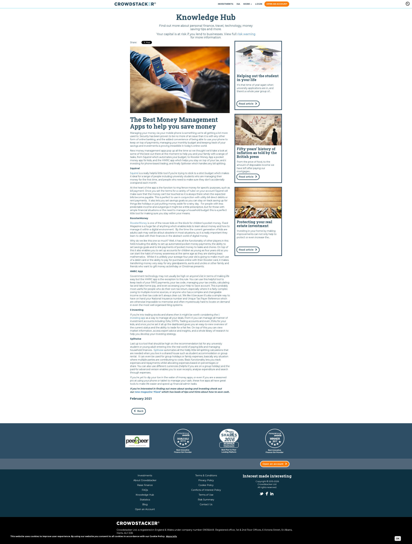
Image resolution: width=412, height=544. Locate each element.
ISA (238, 4)
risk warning (246, 34)
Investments (225, 4)
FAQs (145, 490)
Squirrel (134, 173)
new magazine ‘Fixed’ (148, 391)
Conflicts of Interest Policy (206, 490)
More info (171, 536)
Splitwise (159, 350)
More (246, 4)
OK (397, 538)
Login (258, 4)
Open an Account (276, 4)
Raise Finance (145, 485)
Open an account (272, 464)
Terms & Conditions (206, 475)
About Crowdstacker (144, 480)
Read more (258, 75)
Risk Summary (206, 499)
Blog (145, 504)
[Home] (136, 4)
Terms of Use (206, 494)
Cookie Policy (206, 485)
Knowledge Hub (145, 494)
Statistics (145, 499)
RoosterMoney (138, 223)
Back (140, 411)
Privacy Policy (206, 480)
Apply (408, 4)
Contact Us (206, 504)
